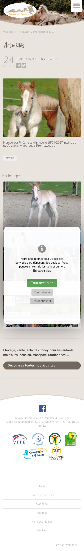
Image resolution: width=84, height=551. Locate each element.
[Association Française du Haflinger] (38, 439)
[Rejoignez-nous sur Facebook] (42, 328)
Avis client (42, 504)
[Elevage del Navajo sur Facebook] (42, 411)
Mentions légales (42, 521)
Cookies (42, 530)
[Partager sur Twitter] (24, 67)
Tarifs (42, 486)
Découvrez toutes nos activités (31, 365)
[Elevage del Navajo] (20, 10)
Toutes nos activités (42, 495)
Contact (42, 513)
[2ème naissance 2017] (42, 205)
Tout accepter (42, 283)
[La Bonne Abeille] (57, 453)
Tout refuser (42, 292)
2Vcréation (71, 545)
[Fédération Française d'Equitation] (18, 439)
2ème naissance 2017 (42, 31)
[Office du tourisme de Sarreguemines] (35, 453)
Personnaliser (42, 300)
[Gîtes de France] (55, 439)
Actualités (23, 31)
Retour (10, 158)
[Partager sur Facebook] (18, 67)
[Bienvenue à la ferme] (71, 439)
